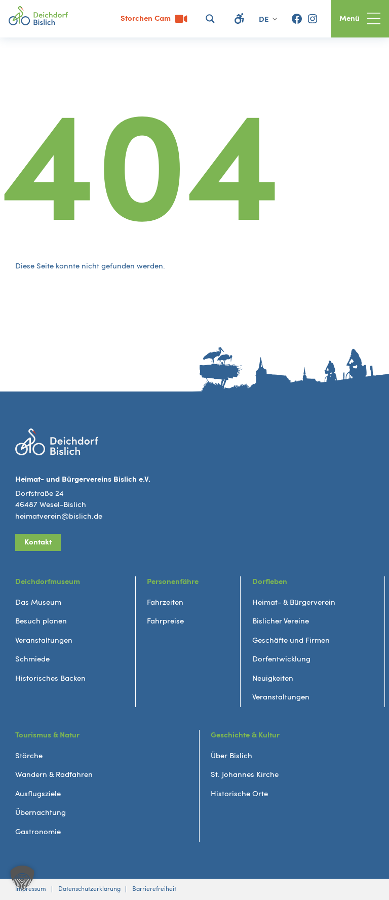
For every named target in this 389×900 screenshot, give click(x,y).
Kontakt (38, 542)
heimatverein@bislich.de (58, 516)
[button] (22, 877)
